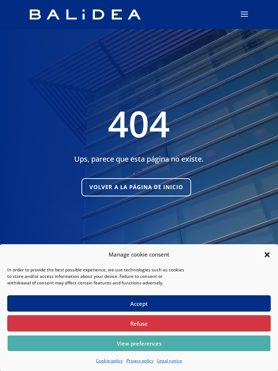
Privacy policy (139, 361)
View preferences (139, 343)
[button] (267, 254)
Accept (139, 303)
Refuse (139, 323)
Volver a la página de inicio (136, 187)
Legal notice (169, 361)
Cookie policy (109, 361)
